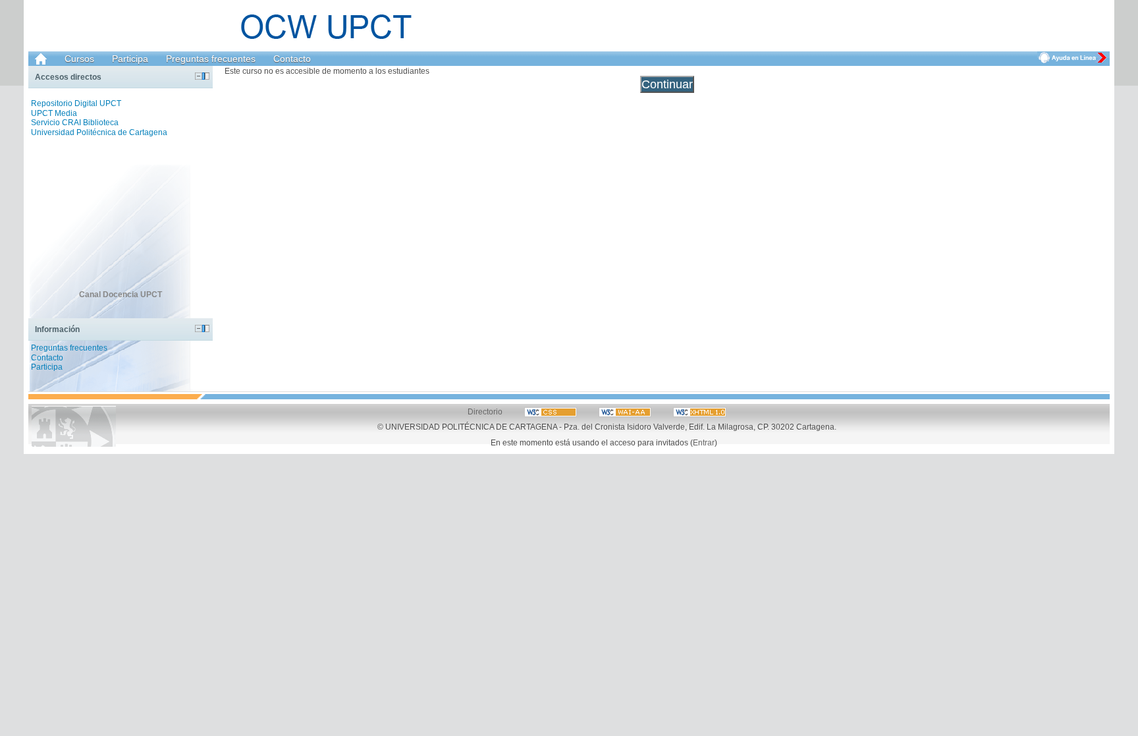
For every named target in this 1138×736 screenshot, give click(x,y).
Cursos (79, 58)
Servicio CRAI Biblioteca (75, 122)
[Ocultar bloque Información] (198, 328)
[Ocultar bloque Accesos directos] (198, 76)
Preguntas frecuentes (211, 58)
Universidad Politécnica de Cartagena (99, 132)
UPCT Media (54, 113)
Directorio (485, 411)
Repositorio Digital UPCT (76, 103)
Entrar (704, 442)
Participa (130, 58)
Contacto (292, 58)
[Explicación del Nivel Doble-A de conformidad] (551, 411)
